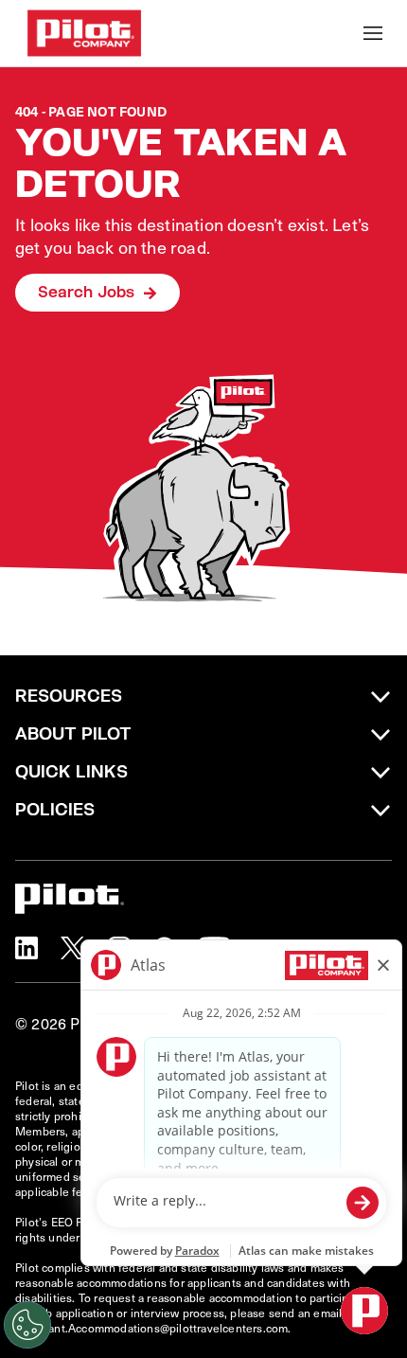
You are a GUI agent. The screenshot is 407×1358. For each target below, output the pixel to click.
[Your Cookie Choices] (27, 1325)
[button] (26, 948)
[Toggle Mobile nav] (373, 33)
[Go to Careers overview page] (84, 33)
